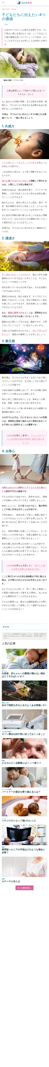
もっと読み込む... (24, 888)
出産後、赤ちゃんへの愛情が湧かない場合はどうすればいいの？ (23, 675)
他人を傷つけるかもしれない (15, 181)
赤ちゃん (4, 671)
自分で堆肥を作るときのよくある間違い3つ (24, 705)
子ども (14, 9)
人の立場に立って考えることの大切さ (19, 162)
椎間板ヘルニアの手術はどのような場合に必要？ (23, 851)
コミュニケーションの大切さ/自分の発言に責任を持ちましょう (26, 439)
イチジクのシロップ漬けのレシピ (19, 820)
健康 (3, 760)
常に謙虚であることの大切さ (15, 274)
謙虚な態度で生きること (19, 312)
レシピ (4, 818)
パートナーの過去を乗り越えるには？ (21, 791)
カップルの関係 (6, 789)
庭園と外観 (5, 703)
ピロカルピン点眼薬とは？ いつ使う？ (21, 763)
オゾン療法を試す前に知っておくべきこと (23, 734)
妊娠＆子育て (6, 9)
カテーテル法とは (11, 881)
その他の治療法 (6, 731)
